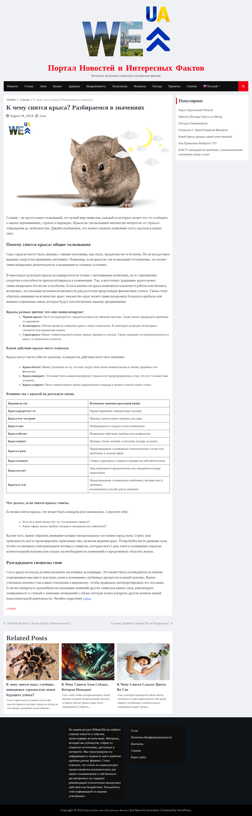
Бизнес (57, 86)
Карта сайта (138, 757)
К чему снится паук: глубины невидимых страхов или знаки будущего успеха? (30, 689)
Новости (12, 86)
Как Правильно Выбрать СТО (198, 143)
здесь (87, 598)
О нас (134, 731)
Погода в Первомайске (193, 123)
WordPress (184, 810)
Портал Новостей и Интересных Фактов (126, 67)
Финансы (140, 86)
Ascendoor (153, 810)
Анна (42, 116)
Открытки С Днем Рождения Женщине (203, 130)
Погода (157, 86)
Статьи (29, 86)
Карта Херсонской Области (196, 110)
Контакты (137, 744)
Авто (43, 86)
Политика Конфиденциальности (151, 737)
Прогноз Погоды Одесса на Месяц (200, 117)
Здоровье (74, 86)
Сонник (192, 86)
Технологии (119, 86)
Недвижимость (96, 86)
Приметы (174, 86)
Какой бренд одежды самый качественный (205, 137)
